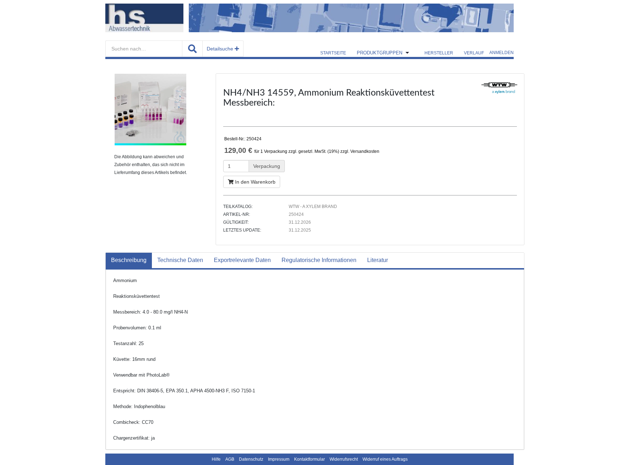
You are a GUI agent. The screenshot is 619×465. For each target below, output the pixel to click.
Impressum (278, 459)
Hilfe (216, 459)
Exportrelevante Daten (242, 260)
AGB (229, 459)
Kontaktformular (309, 459)
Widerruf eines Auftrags (385, 459)
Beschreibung (129, 260)
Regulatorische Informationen (319, 260)
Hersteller (438, 52)
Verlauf (474, 52)
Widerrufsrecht (344, 459)
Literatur (377, 260)
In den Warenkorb (254, 182)
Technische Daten (180, 260)
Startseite (333, 52)
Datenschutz (251, 459)
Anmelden (501, 52)
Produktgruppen (379, 52)
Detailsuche (221, 49)
